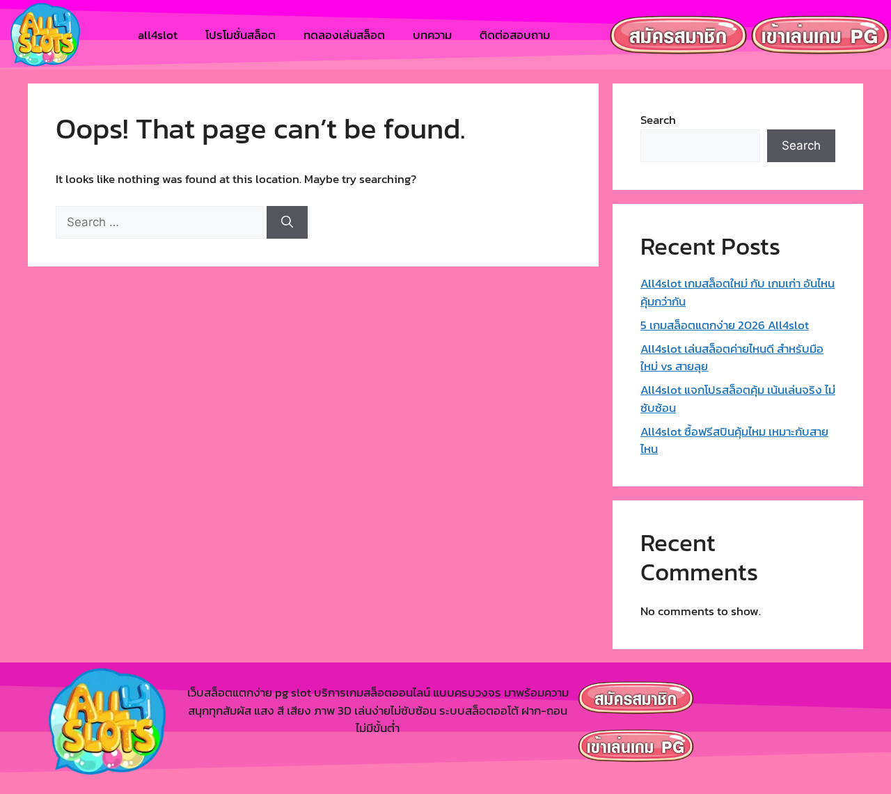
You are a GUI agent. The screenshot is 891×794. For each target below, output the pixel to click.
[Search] (287, 222)
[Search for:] (161, 222)
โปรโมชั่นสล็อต (240, 35)
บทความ (432, 35)
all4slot (158, 35)
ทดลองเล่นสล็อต (344, 35)
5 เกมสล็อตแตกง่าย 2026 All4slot (724, 325)
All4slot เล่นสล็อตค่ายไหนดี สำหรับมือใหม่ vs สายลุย (731, 358)
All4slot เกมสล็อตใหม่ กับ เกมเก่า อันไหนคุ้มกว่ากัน (737, 292)
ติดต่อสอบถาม (515, 35)
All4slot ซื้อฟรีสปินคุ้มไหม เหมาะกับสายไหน (734, 440)
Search (658, 120)
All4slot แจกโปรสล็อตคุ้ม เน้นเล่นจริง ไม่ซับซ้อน (737, 399)
